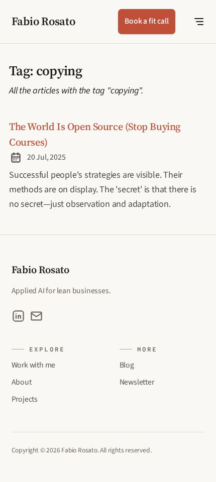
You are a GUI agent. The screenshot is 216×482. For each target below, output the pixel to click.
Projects (25, 399)
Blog (127, 365)
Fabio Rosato (43, 21)
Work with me (34, 365)
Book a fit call (146, 21)
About (22, 382)
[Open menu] (192, 21)
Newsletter (137, 382)
